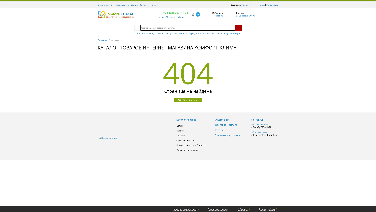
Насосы (180, 131)
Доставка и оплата (120, 5)
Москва (245, 5)
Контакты (144, 5)
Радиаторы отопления (187, 150)
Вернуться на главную (188, 99)
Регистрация (272, 5)
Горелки (180, 135)
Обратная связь (259, 132)
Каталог (154, 5)
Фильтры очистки (185, 140)
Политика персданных (228, 135)
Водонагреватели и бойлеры (190, 145)
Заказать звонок (259, 125)
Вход (262, 5)
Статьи (134, 5)
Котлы (179, 126)
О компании (103, 5)
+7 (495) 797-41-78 (175, 13)
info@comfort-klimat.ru (264, 135)
